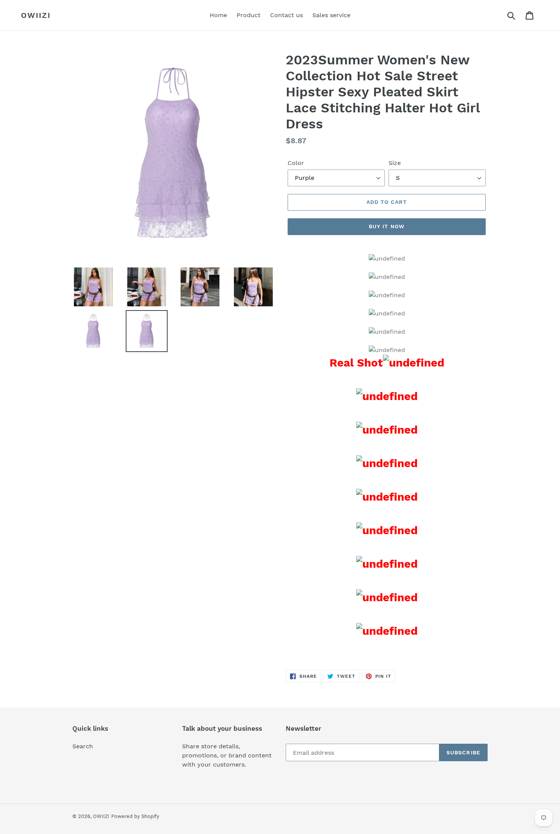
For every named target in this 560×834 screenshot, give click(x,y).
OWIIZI (36, 15)
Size (395, 162)
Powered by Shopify (135, 816)
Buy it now (387, 226)
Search (82, 746)
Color (296, 162)
